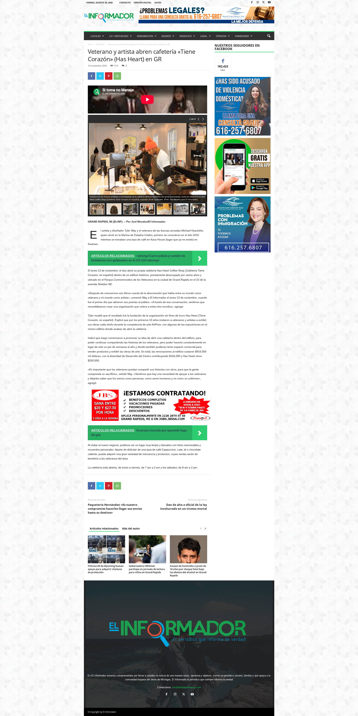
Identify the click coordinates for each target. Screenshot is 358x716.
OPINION (221, 36)
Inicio (90, 44)
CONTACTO (125, 2)
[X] (263, 2)
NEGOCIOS (186, 36)
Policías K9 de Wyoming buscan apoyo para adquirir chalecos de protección (106, 569)
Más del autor (131, 528)
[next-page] (205, 528)
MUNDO (166, 36)
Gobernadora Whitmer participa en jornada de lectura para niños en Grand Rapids (147, 569)
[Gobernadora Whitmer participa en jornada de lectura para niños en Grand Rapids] (147, 549)
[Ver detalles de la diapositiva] (243, 166)
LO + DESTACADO (118, 36)
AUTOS (157, 2)
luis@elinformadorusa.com (186, 687)
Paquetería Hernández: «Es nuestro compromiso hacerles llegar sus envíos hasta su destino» (115, 508)
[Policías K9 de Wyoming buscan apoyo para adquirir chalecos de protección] (106, 549)
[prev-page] (201, 528)
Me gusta (223, 59)
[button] (269, 36)
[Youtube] (269, 2)
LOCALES (96, 36)
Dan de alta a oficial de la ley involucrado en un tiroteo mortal (183, 506)
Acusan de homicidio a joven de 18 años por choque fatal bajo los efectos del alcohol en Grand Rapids (188, 570)
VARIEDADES (242, 36)
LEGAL (203, 36)
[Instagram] (257, 2)
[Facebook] (252, 2)
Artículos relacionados (104, 528)
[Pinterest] (108, 76)
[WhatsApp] (117, 76)
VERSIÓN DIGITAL (142, 2)
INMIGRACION (145, 36)
